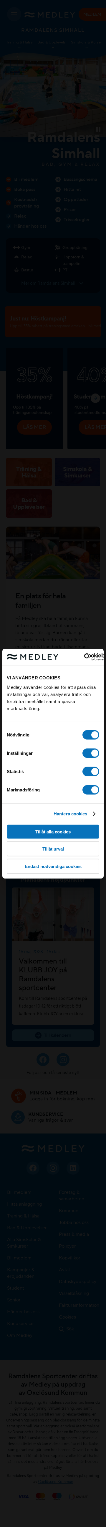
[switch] (90, 753)
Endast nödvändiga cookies (53, 866)
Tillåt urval (53, 848)
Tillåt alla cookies (53, 831)
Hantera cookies (70, 813)
